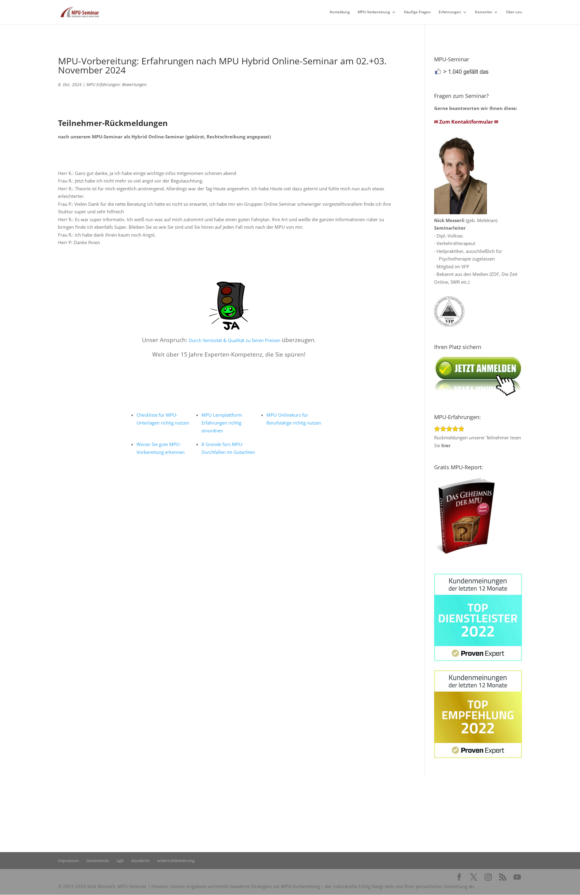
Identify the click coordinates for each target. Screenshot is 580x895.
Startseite (190, 807)
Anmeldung (340, 12)
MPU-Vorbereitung (374, 12)
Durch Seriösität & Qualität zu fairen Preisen (234, 340)
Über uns (514, 12)
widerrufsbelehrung (176, 860)
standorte (140, 860)
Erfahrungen (450, 12)
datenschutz (97, 860)
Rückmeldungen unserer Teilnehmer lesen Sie (477, 441)
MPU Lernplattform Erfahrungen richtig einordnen (221, 423)
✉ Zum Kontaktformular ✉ (466, 121)
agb (120, 860)
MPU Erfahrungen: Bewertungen (116, 84)
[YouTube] (517, 877)
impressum (68, 860)
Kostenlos (483, 12)
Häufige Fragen (417, 12)
